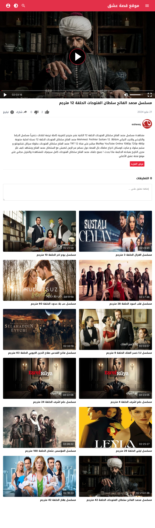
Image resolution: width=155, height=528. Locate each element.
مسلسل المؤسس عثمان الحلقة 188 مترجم (50, 450)
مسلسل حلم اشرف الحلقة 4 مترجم (131, 402)
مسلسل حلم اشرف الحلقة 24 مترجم (54, 402)
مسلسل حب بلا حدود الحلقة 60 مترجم (53, 303)
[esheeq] (147, 127)
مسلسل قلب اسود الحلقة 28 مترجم (130, 303)
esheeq (136, 124)
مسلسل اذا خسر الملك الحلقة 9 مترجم (129, 352)
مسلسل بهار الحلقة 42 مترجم (58, 500)
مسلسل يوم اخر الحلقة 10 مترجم (56, 254)
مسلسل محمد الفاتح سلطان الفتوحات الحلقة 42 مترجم (119, 500)
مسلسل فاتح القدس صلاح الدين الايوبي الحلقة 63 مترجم (42, 352)
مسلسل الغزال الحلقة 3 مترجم (134, 254)
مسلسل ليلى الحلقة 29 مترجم (134, 450)
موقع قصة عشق (123, 5)
